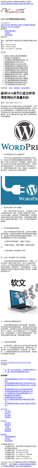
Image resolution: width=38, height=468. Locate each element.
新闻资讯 (4, 27)
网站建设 (28, 464)
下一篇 (17, 372)
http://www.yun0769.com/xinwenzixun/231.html (16, 362)
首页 (2, 25)
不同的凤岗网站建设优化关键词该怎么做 (19, 391)
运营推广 (8, 33)
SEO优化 (7, 25)
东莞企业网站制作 (25, 466)
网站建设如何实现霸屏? (13, 395)
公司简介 (8, 411)
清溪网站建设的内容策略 (13, 397)
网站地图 (26, 4)
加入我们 (8, 415)
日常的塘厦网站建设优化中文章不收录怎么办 (20, 383)
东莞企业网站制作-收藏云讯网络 (12, 4)
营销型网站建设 (10, 31)
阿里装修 (32, 25)
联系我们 (17, 27)
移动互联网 (8, 35)
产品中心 (4, 421)
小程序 (19, 25)
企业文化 (8, 413)
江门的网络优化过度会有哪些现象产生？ (19, 393)
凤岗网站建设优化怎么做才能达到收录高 (19, 389)
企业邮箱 (26, 25)
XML (32, 4)
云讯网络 (21, 464)
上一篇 (21, 370)
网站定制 (14, 25)
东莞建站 (6, 466)
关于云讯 (10, 27)
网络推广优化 (14, 466)
